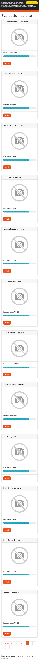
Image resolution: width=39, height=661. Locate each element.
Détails (7, 63)
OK (32, 2)
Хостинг (27, 656)
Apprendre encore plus (25, 8)
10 (3, 647)
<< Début (6, 643)
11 (7, 647)
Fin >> (13, 647)
